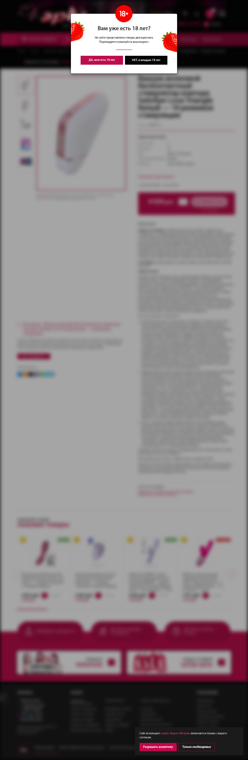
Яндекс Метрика (180, 733)
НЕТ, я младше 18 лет (146, 60)
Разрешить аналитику (158, 747)
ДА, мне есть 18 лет (102, 60)
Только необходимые (196, 747)
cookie (165, 733)
